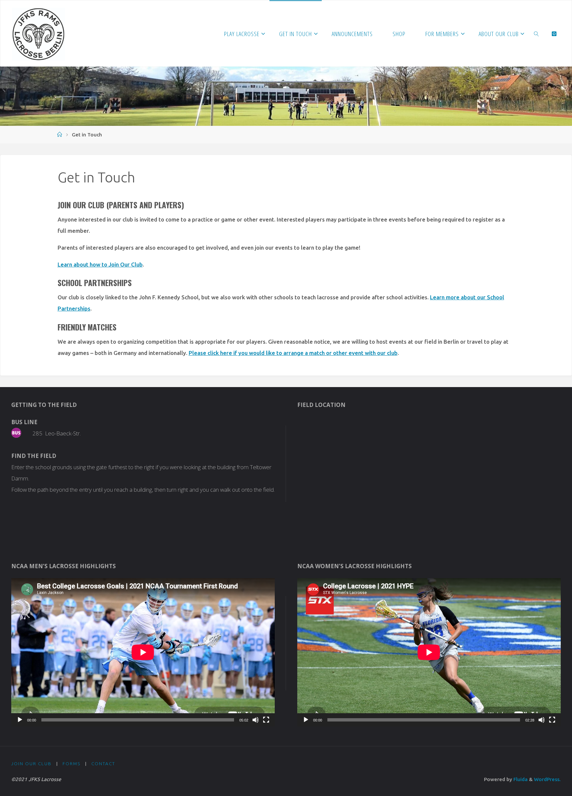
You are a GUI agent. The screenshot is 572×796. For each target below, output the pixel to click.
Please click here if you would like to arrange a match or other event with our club (293, 353)
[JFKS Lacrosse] (38, 33)
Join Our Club (31, 763)
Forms (71, 763)
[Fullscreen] (266, 720)
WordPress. (547, 779)
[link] (537, 33)
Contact (103, 763)
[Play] (20, 720)
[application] (143, 652)
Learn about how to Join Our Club (100, 264)
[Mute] (255, 720)
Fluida (520, 779)
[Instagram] (554, 33)
